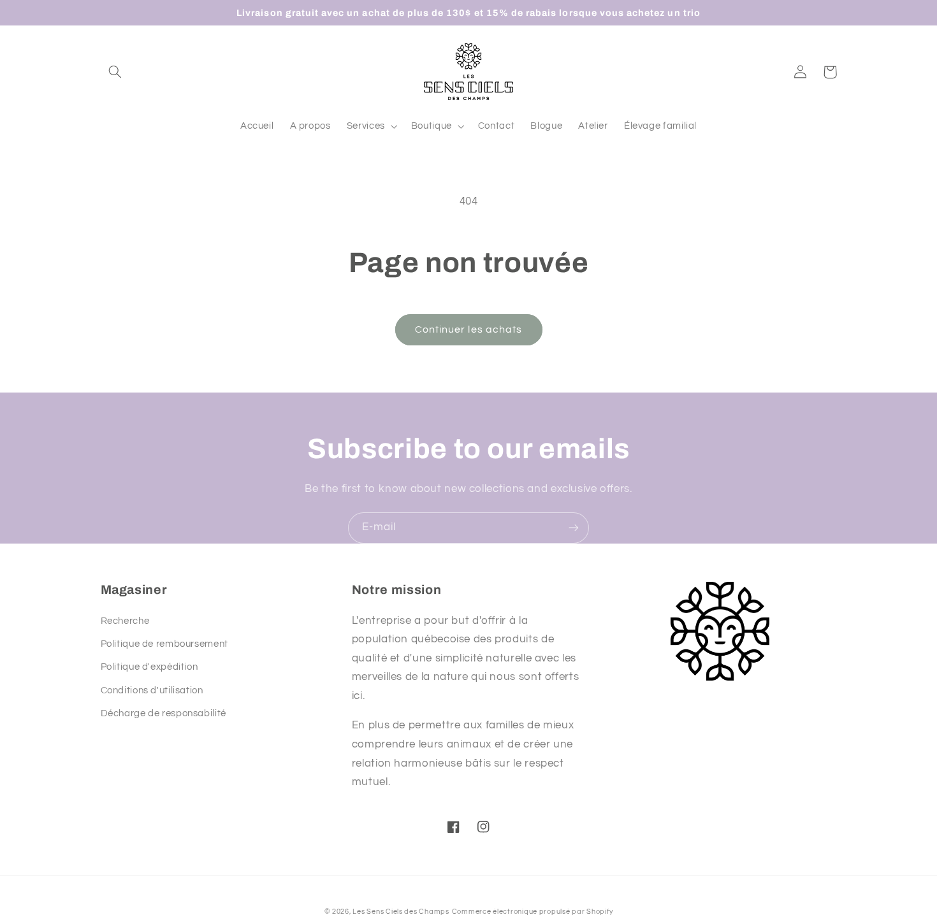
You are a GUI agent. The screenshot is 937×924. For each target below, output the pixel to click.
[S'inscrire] (573, 528)
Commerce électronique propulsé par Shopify (532, 911)
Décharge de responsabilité (163, 713)
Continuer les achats (468, 329)
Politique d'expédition (149, 667)
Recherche (125, 621)
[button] (115, 72)
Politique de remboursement (164, 644)
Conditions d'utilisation (152, 690)
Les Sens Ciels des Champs (400, 911)
